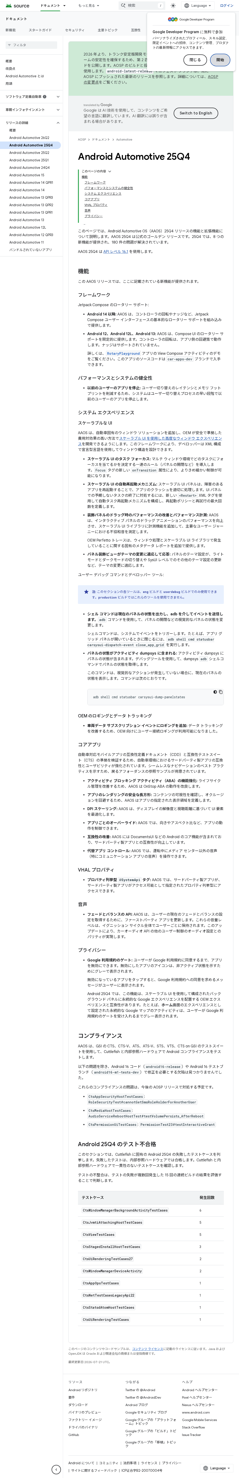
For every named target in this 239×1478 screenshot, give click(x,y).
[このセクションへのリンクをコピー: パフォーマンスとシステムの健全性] (157, 378)
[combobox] (142, 5)
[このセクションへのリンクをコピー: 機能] (93, 272)
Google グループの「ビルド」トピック (150, 1433)
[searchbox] (31, 45)
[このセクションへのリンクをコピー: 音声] (92, 905)
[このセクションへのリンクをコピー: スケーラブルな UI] (116, 423)
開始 (220, 60)
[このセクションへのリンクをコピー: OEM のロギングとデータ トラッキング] (156, 716)
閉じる (195, 60)
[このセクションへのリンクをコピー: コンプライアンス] (127, 1036)
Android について (81, 1463)
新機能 (11, 30)
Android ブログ (136, 1405)
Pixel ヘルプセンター (197, 1397)
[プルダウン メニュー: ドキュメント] (66, 5)
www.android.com (196, 1412)
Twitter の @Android (140, 1390)
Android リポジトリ (83, 1390)
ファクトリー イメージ (85, 1420)
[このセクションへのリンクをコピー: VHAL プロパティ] (119, 870)
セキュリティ (75, 30)
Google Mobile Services (199, 1420)
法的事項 (129, 1463)
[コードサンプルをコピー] (221, 692)
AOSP (82, 140)
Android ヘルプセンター (200, 1390)
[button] (27, 96)
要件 (71, 1397)
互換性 (136, 30)
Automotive (124, 140)
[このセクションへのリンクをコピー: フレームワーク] (115, 295)
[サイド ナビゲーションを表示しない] (56, 1469)
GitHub (73, 1435)
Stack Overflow (193, 1427)
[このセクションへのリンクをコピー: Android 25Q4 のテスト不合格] (160, 1145)
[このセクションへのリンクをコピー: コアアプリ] (106, 745)
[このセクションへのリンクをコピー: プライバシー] (110, 950)
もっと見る (86, 6)
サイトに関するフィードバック (94, 1470)
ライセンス (149, 1463)
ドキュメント (50, 6)
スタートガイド (40, 30)
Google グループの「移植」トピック (150, 1444)
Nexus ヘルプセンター (198, 1405)
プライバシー (172, 1463)
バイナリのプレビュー (84, 1412)
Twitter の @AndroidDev (143, 1397)
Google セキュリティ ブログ (146, 1412)
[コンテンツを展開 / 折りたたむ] (109, 171)
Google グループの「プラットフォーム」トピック (150, 1422)
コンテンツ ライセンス (147, 1349)
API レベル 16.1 (115, 251)
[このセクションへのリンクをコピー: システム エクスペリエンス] (139, 413)
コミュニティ (109, 1463)
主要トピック (108, 30)
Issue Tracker (191, 1435)
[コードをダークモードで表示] (215, 692)
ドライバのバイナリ (83, 1427)
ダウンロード (78, 1405)
